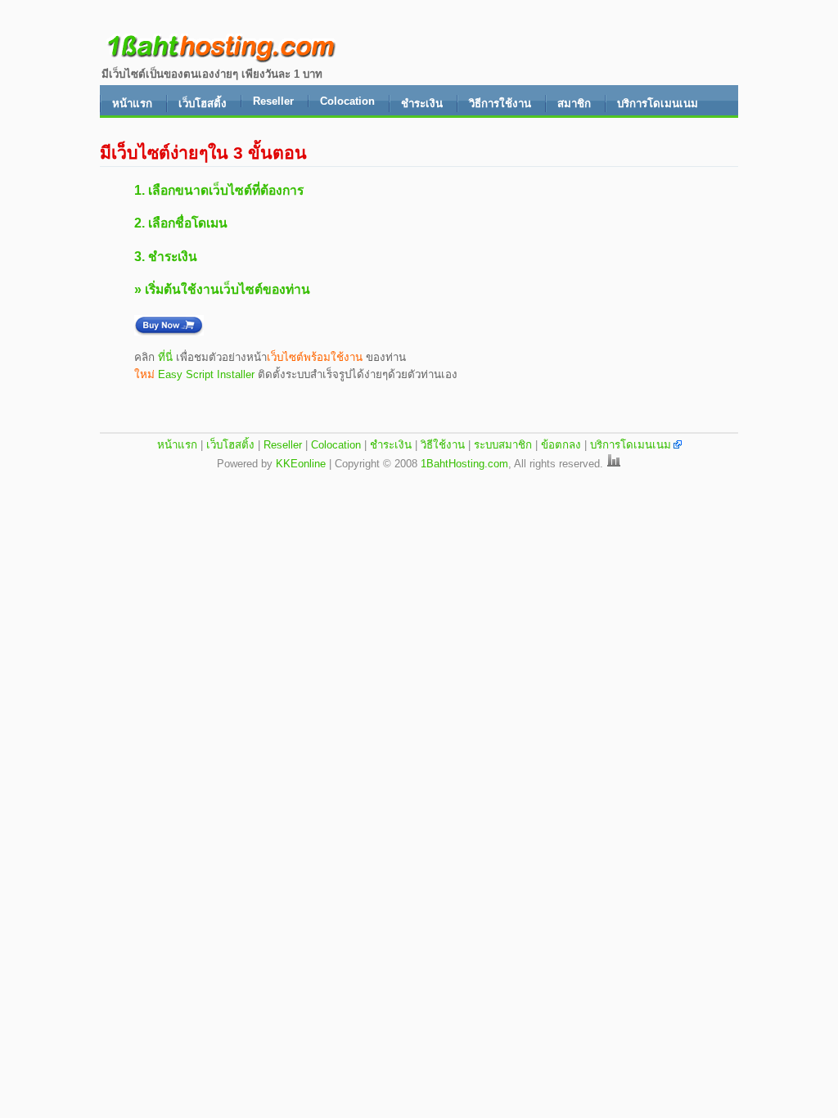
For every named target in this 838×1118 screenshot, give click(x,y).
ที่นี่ (165, 357)
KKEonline (301, 464)
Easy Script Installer (206, 374)
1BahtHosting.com (464, 464)
